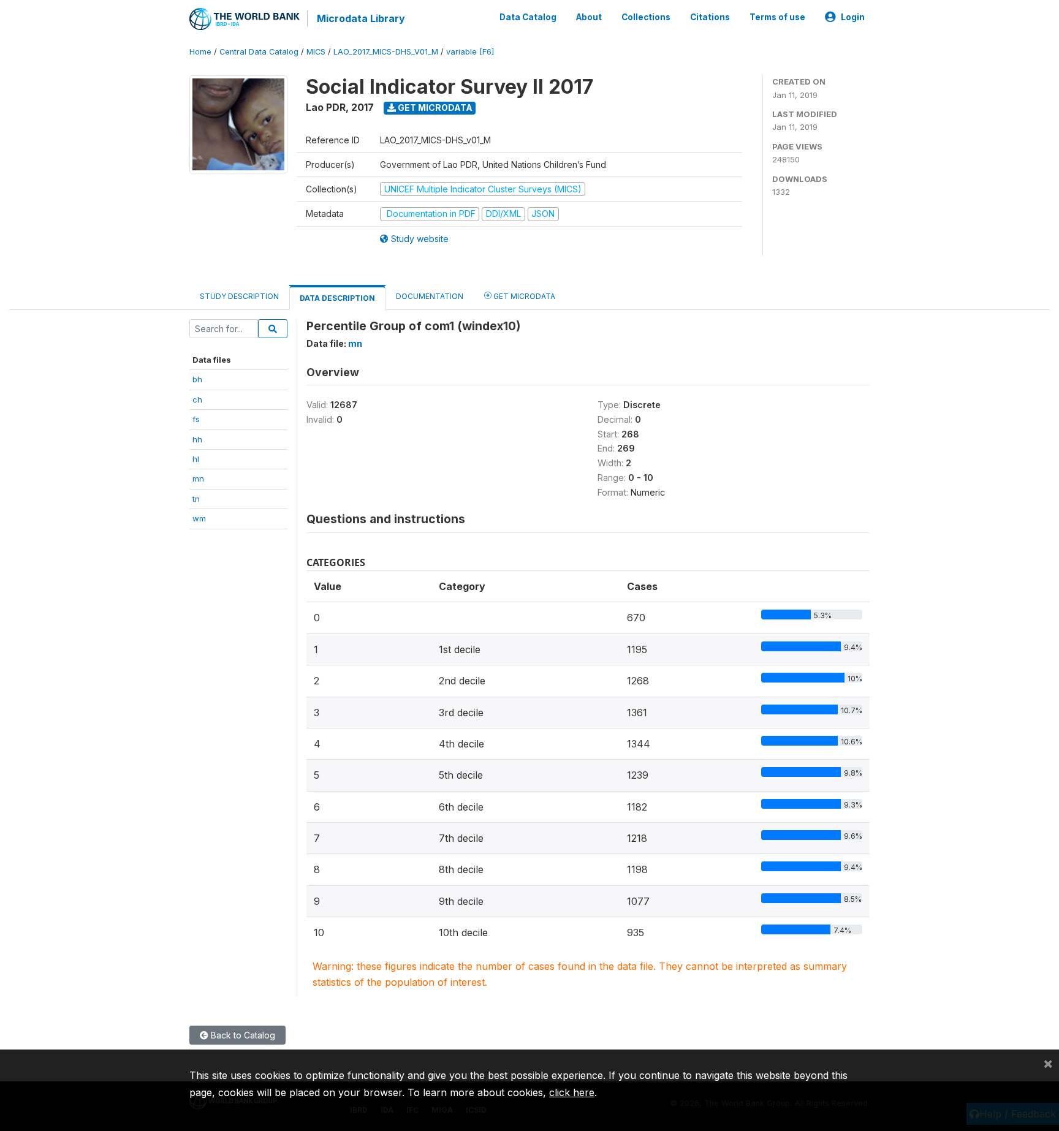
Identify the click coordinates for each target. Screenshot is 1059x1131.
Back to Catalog (241, 1035)
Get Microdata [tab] (523, 296)
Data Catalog (527, 17)
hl (195, 459)
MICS (315, 51)
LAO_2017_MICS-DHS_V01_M (385, 51)
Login (853, 17)
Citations (710, 17)
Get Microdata (434, 107)
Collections (645, 17)
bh (197, 379)
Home (200, 51)
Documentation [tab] (429, 296)
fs (196, 419)
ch (197, 399)
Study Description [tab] (239, 296)
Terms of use (777, 17)
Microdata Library (361, 18)
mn (198, 478)
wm (199, 518)
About (589, 17)
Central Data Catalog (258, 51)
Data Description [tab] (337, 298)
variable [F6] (470, 51)
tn (196, 499)
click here (571, 1092)
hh (197, 439)
